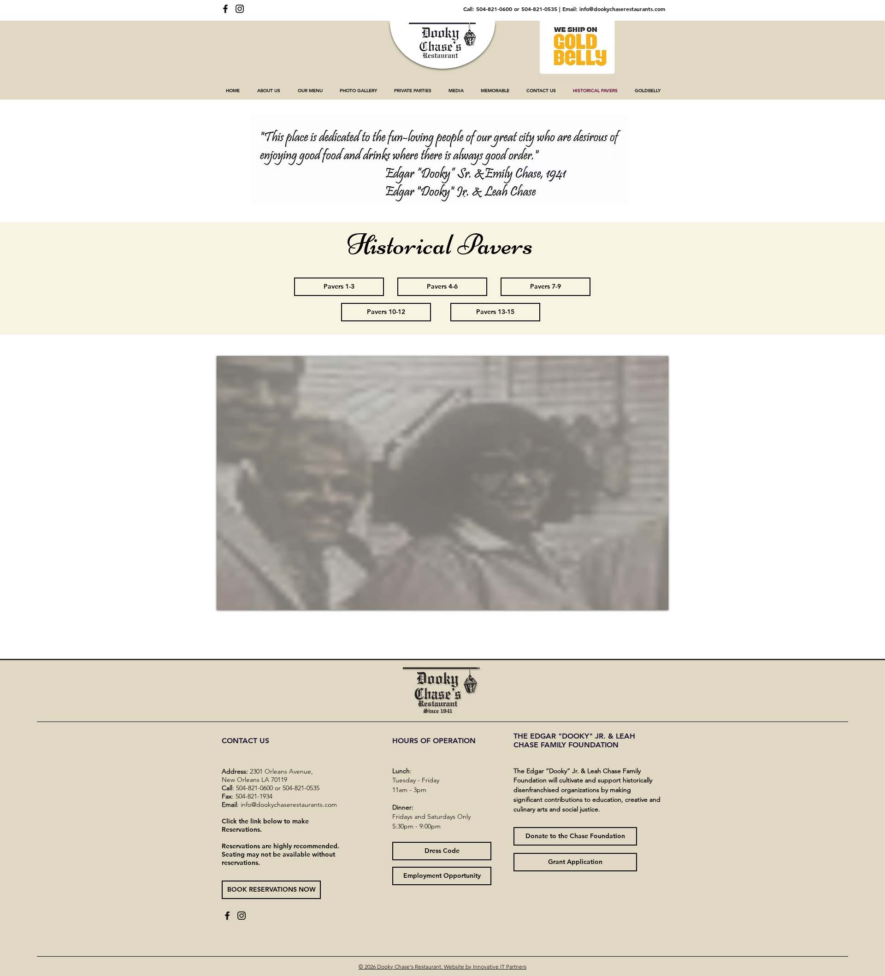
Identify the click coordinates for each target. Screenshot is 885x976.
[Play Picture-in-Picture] (640, 597)
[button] (268, 91)
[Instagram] (239, 8)
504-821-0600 (494, 8)
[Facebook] (225, 8)
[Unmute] (244, 597)
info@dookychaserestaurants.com (622, 8)
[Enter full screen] (656, 597)
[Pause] (229, 597)
